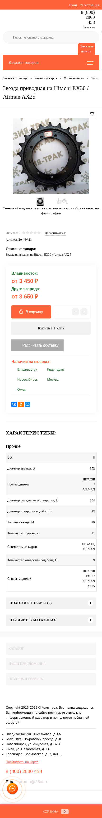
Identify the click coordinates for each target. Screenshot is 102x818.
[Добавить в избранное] (92, 114)
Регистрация (89, 5)
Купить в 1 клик (51, 328)
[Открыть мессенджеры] (12, 789)
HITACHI (89, 479)
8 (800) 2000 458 (88, 17)
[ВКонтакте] (14, 404)
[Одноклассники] (21, 404)
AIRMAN (89, 489)
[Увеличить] (51, 156)
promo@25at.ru (33, 781)
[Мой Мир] (27, 404)
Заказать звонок (87, 48)
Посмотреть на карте (22, 762)
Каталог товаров (24, 62)
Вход (73, 5)
